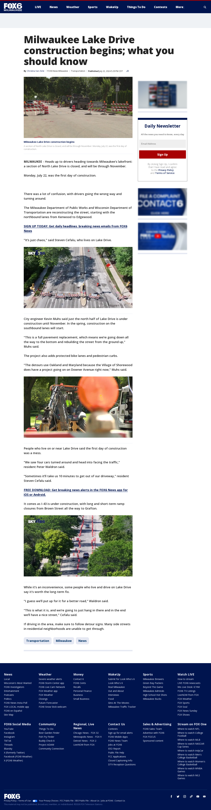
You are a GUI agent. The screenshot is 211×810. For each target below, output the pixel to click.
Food (111, 698)
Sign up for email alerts (120, 732)
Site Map (8, 714)
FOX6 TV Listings (187, 690)
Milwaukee (64, 641)
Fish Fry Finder (46, 736)
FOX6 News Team (118, 740)
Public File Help (116, 752)
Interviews (113, 694)
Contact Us (116, 724)
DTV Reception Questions (122, 764)
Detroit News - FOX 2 (84, 740)
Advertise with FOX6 (153, 732)
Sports (148, 674)
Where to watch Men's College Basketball (190, 756)
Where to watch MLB (189, 739)
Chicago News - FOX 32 (86, 732)
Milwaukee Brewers (153, 679)
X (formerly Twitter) (14, 752)
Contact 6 (78, 679)
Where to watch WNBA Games (190, 770)
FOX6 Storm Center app (51, 683)
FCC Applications (117, 756)
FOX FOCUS (149, 736)
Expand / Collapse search (205, 7)
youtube (197, 796)
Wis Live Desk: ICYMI (189, 687)
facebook (171, 796)
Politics (8, 698)
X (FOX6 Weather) (13, 760)
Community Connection (51, 748)
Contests (113, 728)
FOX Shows (184, 714)
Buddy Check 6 (47, 740)
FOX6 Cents (79, 683)
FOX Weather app (48, 690)
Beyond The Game (153, 687)
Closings (43, 698)
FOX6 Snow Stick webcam (52, 706)
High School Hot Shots (155, 694)
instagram (184, 796)
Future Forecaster (48, 702)
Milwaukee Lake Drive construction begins (49, 141)
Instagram (9, 736)
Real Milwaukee (116, 687)
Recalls (77, 687)
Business (78, 694)
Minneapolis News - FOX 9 (87, 736)
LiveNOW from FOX (188, 694)
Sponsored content (153, 740)
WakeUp (114, 674)
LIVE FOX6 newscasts (189, 683)
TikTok (7, 740)
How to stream (186, 679)
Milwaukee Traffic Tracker (122, 706)
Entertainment (11, 690)
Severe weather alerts (50, 679)
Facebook (9, 732)
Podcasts (9, 694)
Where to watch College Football (190, 734)
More (179, 7)
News (82, 641)
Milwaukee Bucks (152, 698)
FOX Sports (184, 702)
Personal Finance (82, 690)
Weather (45, 674)
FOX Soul (182, 706)
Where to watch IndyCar (190, 750)
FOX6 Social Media (17, 724)
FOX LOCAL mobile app (16, 706)
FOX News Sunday (187, 710)
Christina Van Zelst (35, 71)
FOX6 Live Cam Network (52, 687)
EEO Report (114, 748)
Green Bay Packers (153, 683)
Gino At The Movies (118, 702)
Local (7, 679)
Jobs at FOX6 (115, 744)
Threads (8, 744)
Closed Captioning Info (120, 760)
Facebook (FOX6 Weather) (18, 756)
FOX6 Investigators (14, 687)
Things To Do (46, 728)
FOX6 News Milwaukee (57, 71)
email (204, 796)
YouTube (9, 728)
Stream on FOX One (192, 724)
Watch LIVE (186, 674)
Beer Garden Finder (49, 732)
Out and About (116, 690)
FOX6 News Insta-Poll (15, 702)
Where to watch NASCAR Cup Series (191, 745)
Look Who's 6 (115, 683)
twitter (178, 796)
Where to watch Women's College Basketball (191, 763)
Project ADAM (46, 744)
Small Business (81, 698)
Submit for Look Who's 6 (121, 679)
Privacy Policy (166, 170)
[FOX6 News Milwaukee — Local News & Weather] (15, 7)
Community (47, 724)
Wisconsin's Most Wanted (17, 683)
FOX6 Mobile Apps (118, 736)
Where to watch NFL (189, 728)
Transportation (78, 71)
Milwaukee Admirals (153, 690)
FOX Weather (46, 694)
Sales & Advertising (157, 724)
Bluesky (8, 748)
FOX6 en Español (13, 710)
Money (78, 674)
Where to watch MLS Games (189, 777)
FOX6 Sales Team (152, 728)
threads (191, 796)
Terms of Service (164, 173)
